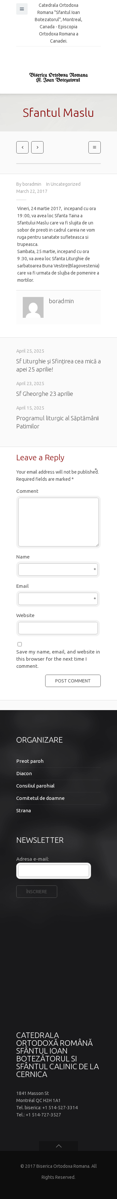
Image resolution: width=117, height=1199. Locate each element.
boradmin (31, 184)
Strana (23, 810)
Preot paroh (30, 761)
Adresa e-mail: (32, 859)
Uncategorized (66, 184)
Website (25, 615)
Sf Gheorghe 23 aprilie (44, 393)
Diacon (24, 773)
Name (56, 557)
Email (56, 586)
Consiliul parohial (35, 785)
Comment (56, 491)
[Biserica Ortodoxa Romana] (58, 77)
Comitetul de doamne (40, 798)
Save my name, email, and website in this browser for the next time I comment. (58, 659)
